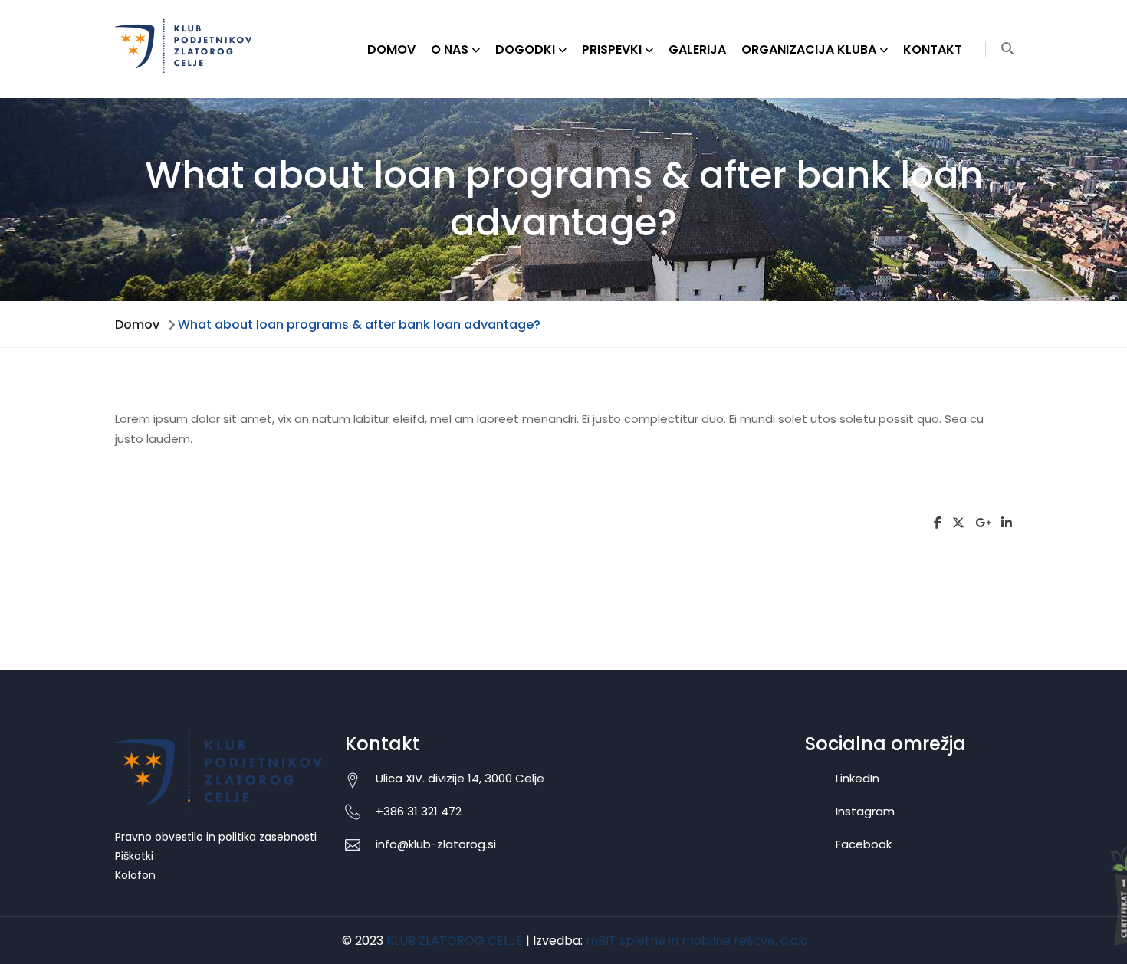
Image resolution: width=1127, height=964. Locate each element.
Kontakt (932, 49)
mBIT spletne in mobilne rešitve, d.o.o (697, 940)
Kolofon (135, 875)
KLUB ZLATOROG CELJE (454, 940)
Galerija (697, 49)
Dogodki (525, 49)
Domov (391, 49)
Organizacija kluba (808, 49)
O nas (449, 49)
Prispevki (612, 49)
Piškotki (134, 856)
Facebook (864, 844)
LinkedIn (857, 778)
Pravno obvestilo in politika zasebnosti (216, 836)
